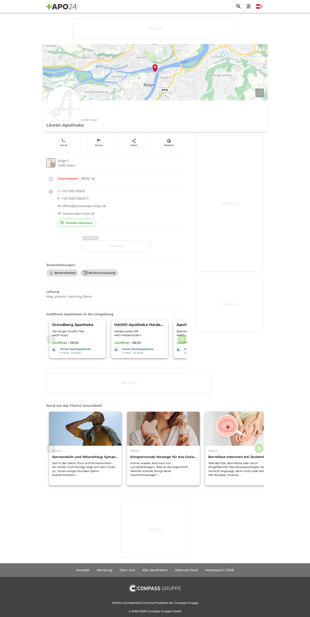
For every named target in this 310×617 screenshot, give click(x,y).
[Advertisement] (155, 28)
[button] (93, 178)
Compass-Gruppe (159, 611)
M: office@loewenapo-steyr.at (82, 206)
